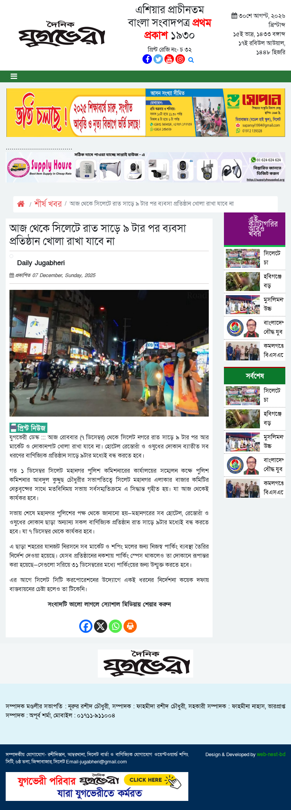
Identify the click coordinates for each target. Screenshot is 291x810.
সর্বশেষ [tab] (255, 376)
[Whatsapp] (115, 622)
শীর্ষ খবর (48, 204)
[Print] (130, 622)
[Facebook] (85, 622)
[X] (100, 622)
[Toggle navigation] (14, 76)
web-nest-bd (271, 754)
